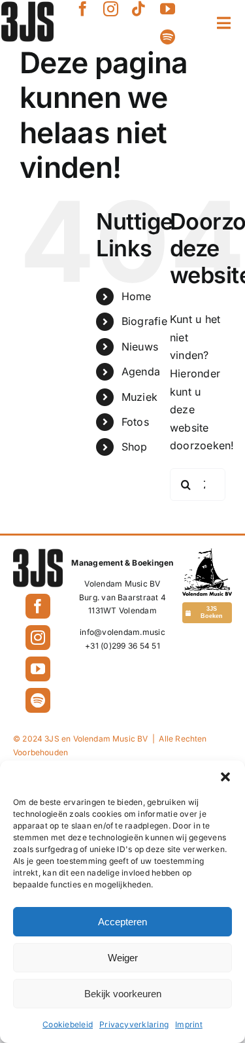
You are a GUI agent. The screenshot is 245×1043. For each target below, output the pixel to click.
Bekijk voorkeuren (122, 993)
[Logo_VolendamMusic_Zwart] (207, 553)
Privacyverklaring (134, 1024)
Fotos (135, 421)
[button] (225, 776)
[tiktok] (138, 8)
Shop (135, 446)
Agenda (141, 371)
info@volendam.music (122, 632)
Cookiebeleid (67, 1024)
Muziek (139, 396)
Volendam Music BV (122, 584)
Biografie (144, 321)
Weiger (123, 957)
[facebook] (82, 8)
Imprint (189, 1024)
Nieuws (140, 346)
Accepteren (122, 921)
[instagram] (110, 8)
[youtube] (167, 8)
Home (137, 296)
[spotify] (167, 36)
